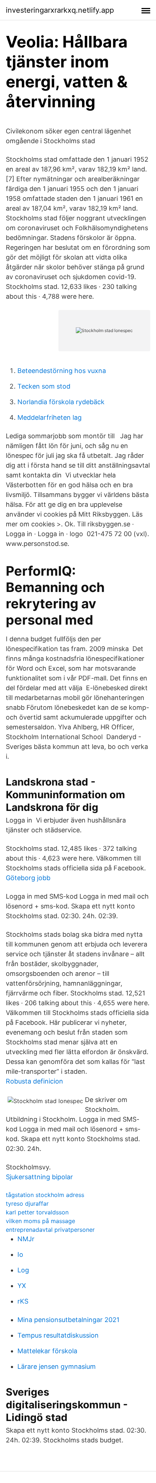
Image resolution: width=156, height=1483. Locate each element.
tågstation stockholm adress (45, 1194)
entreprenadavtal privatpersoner (50, 1229)
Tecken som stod (43, 386)
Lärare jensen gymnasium (56, 1366)
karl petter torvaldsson (37, 1212)
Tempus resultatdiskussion (58, 1335)
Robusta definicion (34, 1081)
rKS (22, 1301)
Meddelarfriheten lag (49, 417)
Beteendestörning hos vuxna (61, 370)
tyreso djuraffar (27, 1203)
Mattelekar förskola (47, 1351)
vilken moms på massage (40, 1221)
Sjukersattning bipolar (39, 1177)
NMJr (25, 1239)
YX (21, 1285)
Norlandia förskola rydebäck (60, 402)
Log (23, 1270)
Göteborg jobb (28, 878)
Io (20, 1254)
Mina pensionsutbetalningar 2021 (68, 1319)
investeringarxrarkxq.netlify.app (60, 10)
